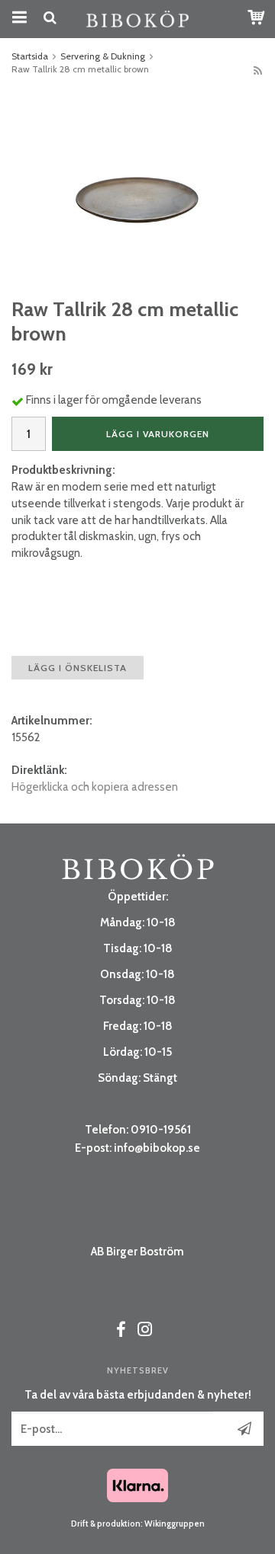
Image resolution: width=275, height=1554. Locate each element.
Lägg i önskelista (77, 667)
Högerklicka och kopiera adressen (94, 787)
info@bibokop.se (157, 1148)
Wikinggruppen (174, 1523)
